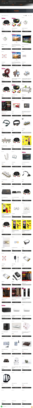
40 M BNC (13, 179)
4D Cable (23, 179)
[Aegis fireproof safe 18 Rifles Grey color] (16, 292)
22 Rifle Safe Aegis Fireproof (4, 111)
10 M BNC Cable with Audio (14, 28)
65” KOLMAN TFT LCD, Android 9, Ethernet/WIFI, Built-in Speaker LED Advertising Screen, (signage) (15, 231)
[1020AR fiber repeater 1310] (26, 23)
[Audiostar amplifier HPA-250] (6, 361)
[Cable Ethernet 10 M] (16, 395)
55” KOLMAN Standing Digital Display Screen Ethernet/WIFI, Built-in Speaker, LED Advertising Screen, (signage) (6, 214)
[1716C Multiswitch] (26, 56)
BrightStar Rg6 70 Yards (14, 383)
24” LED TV (13, 111)
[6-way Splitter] (16, 208)
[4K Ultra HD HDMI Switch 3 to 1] (6, 192)
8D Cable (23, 247)
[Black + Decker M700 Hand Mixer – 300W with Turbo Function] (16, 361)
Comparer (24, 15)
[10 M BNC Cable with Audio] (16, 23)
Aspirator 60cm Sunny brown (25, 349)
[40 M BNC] (16, 174)
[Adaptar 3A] (16, 276)
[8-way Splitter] (6, 242)
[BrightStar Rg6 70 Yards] (16, 378)
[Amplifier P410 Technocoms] (16, 344)
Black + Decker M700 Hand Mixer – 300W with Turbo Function (16, 367)
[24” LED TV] (16, 106)
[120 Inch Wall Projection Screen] (26, 39)
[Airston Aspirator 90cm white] (16, 326)
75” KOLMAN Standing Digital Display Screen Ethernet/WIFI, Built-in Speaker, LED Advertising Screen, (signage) (26, 231)
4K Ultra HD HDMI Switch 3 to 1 (5, 197)
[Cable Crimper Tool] (6, 395)
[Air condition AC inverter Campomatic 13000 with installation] (26, 310)
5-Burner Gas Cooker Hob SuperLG (15, 197)
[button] (31, 1)
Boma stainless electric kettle (5, 383)
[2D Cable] (6, 123)
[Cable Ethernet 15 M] (26, 395)
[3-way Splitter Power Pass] (6, 140)
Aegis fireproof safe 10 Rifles (25, 281)
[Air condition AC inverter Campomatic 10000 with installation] (16, 310)
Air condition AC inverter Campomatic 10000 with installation (16, 315)
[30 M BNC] (16, 140)
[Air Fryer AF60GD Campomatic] (6, 326)
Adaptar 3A (13, 281)
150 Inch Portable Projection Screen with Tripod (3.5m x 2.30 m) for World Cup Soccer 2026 (16, 63)
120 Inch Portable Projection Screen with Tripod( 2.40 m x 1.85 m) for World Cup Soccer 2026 (16, 45)
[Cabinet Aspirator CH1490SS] (26, 378)
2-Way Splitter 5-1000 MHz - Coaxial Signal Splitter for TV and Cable (16, 78)
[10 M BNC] (6, 23)
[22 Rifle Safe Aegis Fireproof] (6, 106)
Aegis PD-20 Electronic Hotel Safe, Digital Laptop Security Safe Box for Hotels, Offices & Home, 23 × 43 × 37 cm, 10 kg (6, 316)
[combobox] (17, 1)
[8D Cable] (26, 242)
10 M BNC (3, 28)
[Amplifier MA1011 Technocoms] (6, 344)
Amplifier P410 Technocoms (14, 349)
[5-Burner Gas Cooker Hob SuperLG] (16, 192)
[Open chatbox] (32, 407)
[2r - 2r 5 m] (16, 123)
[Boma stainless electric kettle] (6, 378)
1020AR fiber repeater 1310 (24, 28)
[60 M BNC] (6, 224)
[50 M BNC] (26, 192)
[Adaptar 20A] (6, 276)
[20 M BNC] (6, 89)
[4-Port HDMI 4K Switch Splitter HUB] (26, 157)
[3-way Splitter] (26, 123)
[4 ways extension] (6, 157)
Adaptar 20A (3, 281)
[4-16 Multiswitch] (16, 157)
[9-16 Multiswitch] (6, 258)
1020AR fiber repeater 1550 (4, 44)
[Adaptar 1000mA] (16, 258)
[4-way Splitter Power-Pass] (6, 174)
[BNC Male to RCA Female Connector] (26, 361)
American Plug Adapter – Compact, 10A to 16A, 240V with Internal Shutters (26, 332)
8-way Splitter (3, 247)
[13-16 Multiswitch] (6, 56)
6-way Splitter (13, 213)
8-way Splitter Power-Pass (14, 247)
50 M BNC (23, 197)
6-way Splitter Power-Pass (24, 213)
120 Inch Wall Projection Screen (25, 44)
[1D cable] (6, 73)
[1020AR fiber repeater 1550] (6, 39)
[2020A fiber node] (26, 89)
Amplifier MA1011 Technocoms (5, 349)
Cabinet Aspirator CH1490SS (25, 383)
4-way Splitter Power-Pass (4, 179)
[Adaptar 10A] (26, 258)
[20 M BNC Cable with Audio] (16, 89)
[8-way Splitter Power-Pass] (16, 242)
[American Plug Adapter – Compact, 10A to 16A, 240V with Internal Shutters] (26, 326)
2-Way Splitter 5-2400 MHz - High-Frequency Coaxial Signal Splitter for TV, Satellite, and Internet (26, 79)
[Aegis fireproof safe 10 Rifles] (26, 276)
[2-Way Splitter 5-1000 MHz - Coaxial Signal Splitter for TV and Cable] (16, 73)
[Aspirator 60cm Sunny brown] (26, 344)
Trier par (2, 15)
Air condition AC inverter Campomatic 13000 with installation (26, 315)
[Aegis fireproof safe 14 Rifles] (6, 292)
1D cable (2, 78)
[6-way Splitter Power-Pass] (26, 208)
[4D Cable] (26, 174)
